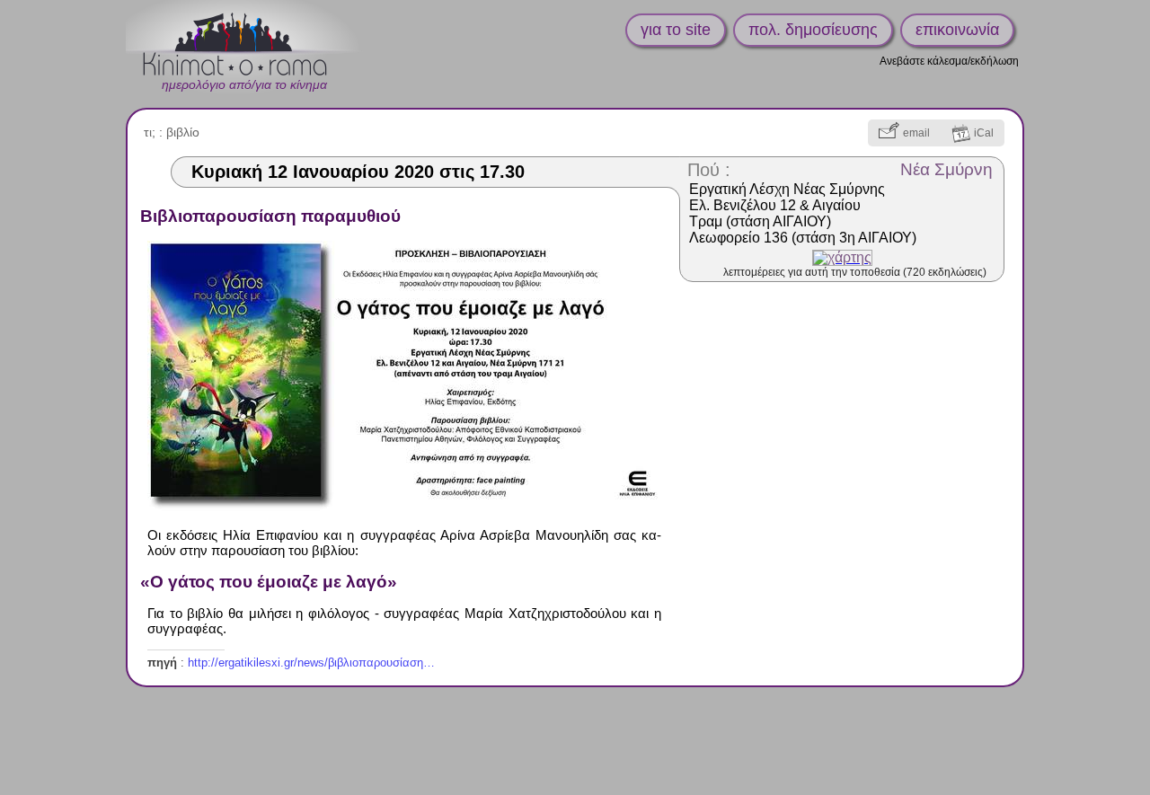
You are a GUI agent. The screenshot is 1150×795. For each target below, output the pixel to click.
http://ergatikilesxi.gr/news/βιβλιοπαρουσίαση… (311, 662)
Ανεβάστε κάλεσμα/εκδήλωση (949, 61)
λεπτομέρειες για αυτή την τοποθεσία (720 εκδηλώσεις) (854, 272)
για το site (676, 30)
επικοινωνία (957, 30)
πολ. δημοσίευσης (813, 30)
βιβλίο (182, 132)
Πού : (708, 170)
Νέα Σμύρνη (946, 169)
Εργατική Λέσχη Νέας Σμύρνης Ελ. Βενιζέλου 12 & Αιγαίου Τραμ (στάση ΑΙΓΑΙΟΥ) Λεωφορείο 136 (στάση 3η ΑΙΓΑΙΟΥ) (802, 213)
